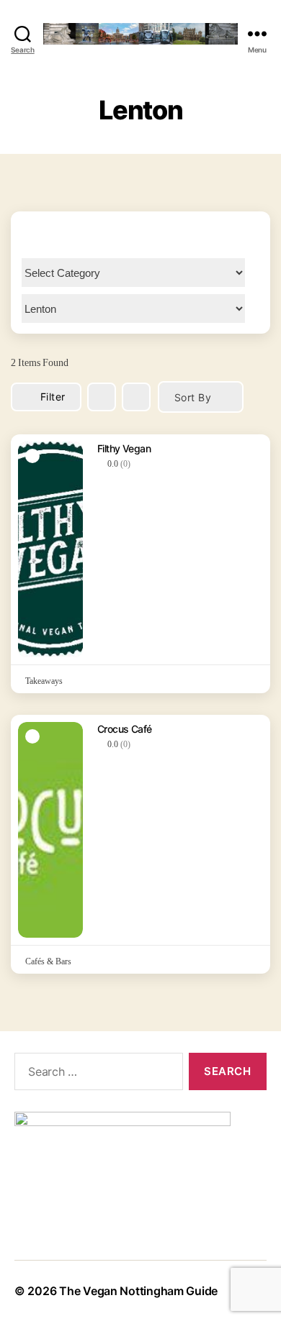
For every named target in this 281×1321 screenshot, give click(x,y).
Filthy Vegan (124, 448)
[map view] (136, 397)
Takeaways (44, 681)
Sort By (192, 397)
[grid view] (101, 397)
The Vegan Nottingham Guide (138, 1291)
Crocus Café (124, 729)
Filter (53, 396)
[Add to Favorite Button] (250, 447)
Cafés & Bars (48, 961)
